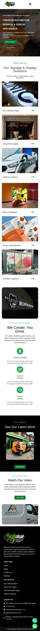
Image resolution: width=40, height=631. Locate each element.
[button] (30, 4)
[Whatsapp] (34, 626)
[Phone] (34, 620)
